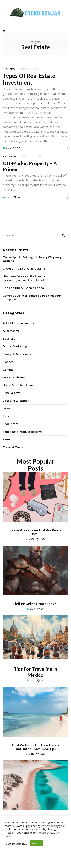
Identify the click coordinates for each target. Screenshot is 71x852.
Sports (7, 439)
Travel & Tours (13, 447)
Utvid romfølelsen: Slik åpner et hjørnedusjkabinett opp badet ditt (26, 278)
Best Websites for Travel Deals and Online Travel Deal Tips (35, 747)
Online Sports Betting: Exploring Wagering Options (32, 259)
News (6, 408)
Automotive (11, 331)
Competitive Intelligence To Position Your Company (32, 297)
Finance (8, 362)
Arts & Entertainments (18, 323)
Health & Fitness (14, 377)
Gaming (8, 369)
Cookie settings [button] (16, 843)
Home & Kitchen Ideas (18, 385)
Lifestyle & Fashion (16, 400)
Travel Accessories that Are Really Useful (35, 532)
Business (9, 338)
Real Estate (9, 69)
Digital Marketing (15, 346)
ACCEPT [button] (36, 843)
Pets (6, 416)
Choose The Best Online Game (24, 268)
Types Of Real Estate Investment (29, 79)
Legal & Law (11, 393)
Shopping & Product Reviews (22, 431)
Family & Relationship (18, 354)
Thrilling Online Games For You (24, 288)
